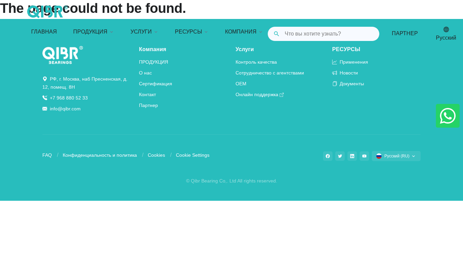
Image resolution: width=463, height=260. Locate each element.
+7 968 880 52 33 (68, 98)
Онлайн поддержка (257, 94)
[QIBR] (47, 13)
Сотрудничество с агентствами (270, 72)
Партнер (405, 33)
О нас (145, 72)
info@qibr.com (65, 108)
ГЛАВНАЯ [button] (44, 32)
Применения (353, 62)
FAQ (47, 155)
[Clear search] (369, 34)
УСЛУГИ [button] (141, 32)
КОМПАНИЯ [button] (241, 32)
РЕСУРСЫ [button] (188, 32)
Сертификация (155, 83)
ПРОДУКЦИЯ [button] (90, 32)
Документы (351, 83)
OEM (241, 83)
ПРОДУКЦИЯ (153, 62)
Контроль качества (256, 62)
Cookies (156, 155)
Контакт (147, 94)
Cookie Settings (192, 155)
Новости (348, 72)
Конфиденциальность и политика (100, 155)
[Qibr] (62, 55)
